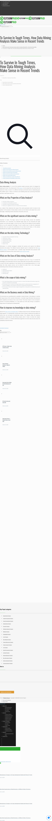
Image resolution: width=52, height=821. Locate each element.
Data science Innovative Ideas (11, 311)
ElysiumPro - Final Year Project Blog (29, 47)
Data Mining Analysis (7, 168)
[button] (49, 818)
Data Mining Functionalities (8, 82)
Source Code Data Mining (7, 84)
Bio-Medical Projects (7, 639)
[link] (12, 26)
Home (4, 45)
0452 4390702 (5, 4)
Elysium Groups (6, 698)
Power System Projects (7, 644)
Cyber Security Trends (24, 251)
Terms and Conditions (7, 700)
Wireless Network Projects (8, 629)
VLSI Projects (5, 637)
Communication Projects (7, 663)
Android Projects (6, 652)
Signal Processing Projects (8, 650)
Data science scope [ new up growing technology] (12, 83)
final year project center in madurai (16, 47)
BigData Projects (6, 631)
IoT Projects (5, 647)
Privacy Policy (5, 701)
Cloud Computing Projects (8, 621)
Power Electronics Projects (8, 642)
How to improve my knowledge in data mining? (11, 178)
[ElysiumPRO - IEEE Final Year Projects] (26, 677)
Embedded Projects (7, 634)
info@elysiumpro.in (6, 5)
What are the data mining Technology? (10, 172)
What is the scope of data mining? (9, 175)
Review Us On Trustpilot (6, 692)
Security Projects (6, 626)
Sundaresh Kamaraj (4, 328)
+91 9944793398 (5, 2)
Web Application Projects (8, 655)
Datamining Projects (7, 615)
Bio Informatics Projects (7, 658)
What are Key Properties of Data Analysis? (10, 169)
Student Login (2, 24)
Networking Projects (7, 623)
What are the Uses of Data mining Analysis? (11, 173)
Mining (20, 188)
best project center (6, 47)
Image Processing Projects (8, 618)
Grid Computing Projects (7, 660)
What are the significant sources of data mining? (12, 170)
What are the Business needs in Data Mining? (11, 176)
